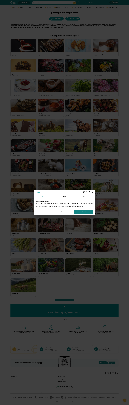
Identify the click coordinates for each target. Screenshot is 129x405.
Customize (63, 211)
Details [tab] (64, 196)
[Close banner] (92, 192)
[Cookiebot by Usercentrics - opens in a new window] (84, 192)
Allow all (84, 211)
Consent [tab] (44, 196)
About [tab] (84, 196)
